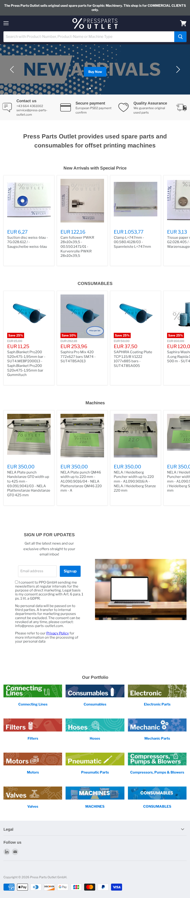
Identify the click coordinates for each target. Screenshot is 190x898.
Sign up (70, 571)
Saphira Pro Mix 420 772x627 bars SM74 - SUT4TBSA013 (78, 356)
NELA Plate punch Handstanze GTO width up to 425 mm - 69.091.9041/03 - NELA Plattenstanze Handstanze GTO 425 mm (28, 483)
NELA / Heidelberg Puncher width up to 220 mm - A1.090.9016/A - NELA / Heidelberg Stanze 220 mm (135, 481)
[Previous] (12, 69)
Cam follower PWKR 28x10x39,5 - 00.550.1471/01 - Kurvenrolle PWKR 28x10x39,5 (77, 246)
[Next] (177, 69)
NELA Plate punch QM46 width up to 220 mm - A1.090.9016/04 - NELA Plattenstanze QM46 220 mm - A (81, 481)
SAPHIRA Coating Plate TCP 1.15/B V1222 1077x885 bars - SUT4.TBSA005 (133, 359)
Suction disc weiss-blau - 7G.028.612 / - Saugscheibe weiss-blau (27, 242)
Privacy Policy (57, 633)
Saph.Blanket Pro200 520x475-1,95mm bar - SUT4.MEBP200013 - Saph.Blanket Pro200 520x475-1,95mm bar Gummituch (26, 363)
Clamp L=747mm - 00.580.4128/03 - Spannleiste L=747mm (132, 242)
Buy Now (95, 72)
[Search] (180, 36)
